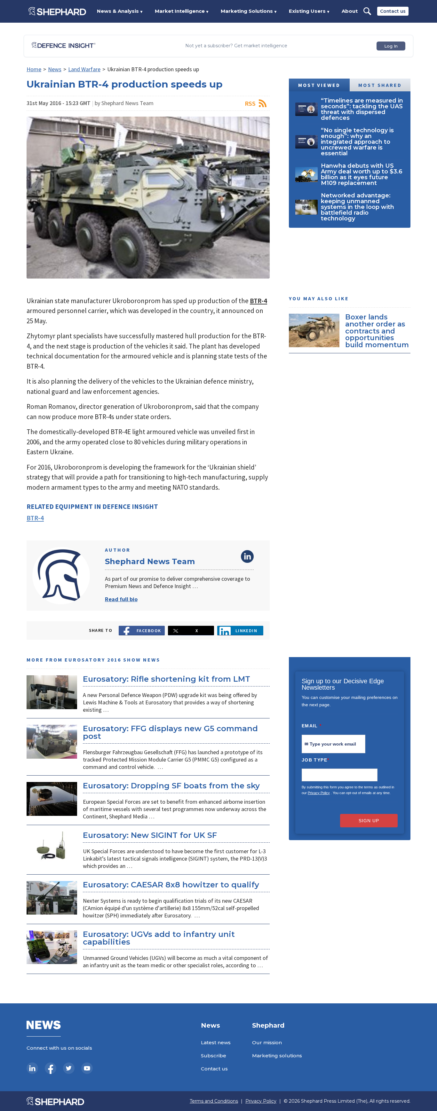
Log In (391, 46)
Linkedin (246, 630)
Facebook (149, 630)
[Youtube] (87, 1068)
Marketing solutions (277, 1056)
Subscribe (213, 1056)
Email (312, 725)
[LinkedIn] (32, 1068)
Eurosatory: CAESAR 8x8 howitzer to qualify (171, 884)
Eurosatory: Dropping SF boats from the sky (171, 785)
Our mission (267, 1042)
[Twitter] (69, 1068)
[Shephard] (57, 11)
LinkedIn (247, 556)
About (350, 11)
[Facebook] (50, 1068)
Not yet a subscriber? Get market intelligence (236, 46)
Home (34, 69)
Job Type (315, 759)
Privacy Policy (319, 793)
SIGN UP (369, 820)
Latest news (216, 1042)
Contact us (393, 11)
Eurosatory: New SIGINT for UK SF (150, 835)
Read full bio (121, 599)
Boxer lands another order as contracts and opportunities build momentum (377, 331)
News (54, 69)
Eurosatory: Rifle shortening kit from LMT (166, 679)
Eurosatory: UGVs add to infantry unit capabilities (159, 938)
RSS (250, 103)
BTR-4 (258, 300)
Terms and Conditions (214, 1101)
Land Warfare (84, 69)
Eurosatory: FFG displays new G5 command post (170, 732)
